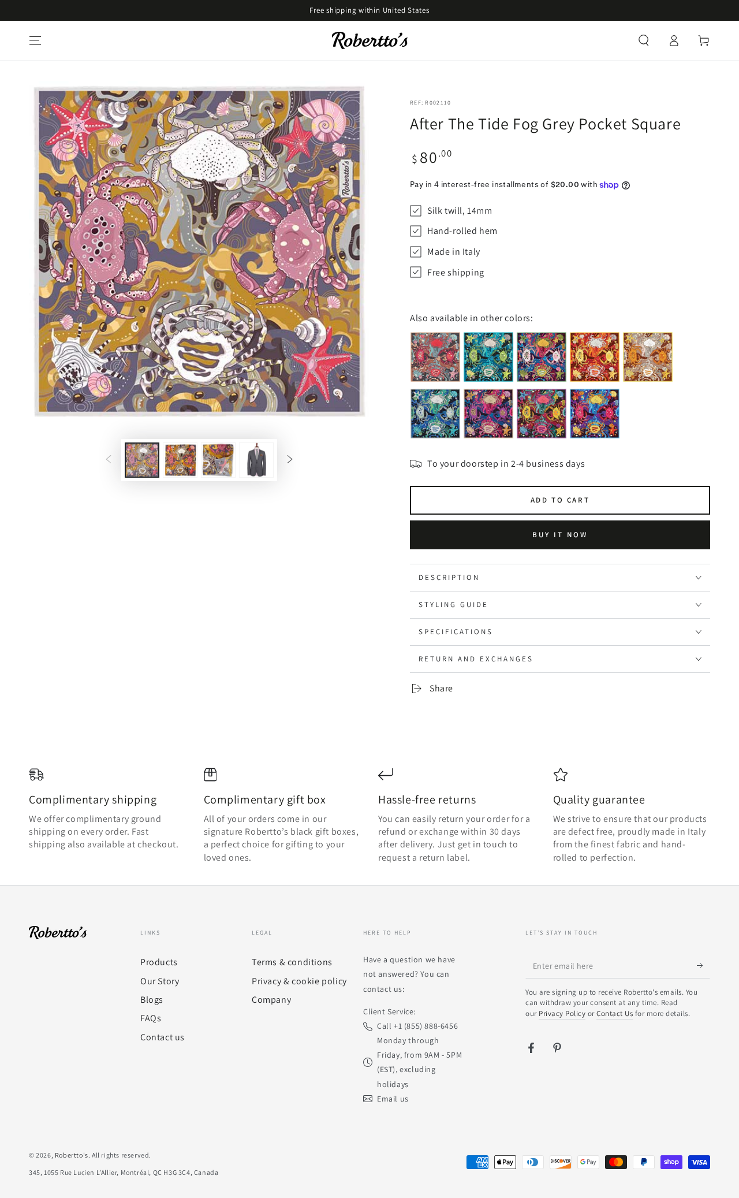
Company (271, 1000)
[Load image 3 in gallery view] (218, 460)
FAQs (150, 1018)
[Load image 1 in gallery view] (142, 460)
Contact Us (614, 1013)
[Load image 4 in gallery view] (256, 460)
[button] (644, 40)
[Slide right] (290, 460)
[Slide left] (108, 460)
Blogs (151, 1000)
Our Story (159, 981)
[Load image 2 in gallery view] (180, 460)
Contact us (162, 1037)
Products (159, 962)
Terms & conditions (292, 962)
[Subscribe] (703, 965)
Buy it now (560, 535)
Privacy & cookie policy (299, 981)
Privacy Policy (562, 1013)
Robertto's (71, 1155)
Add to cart (560, 500)
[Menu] (35, 40)
